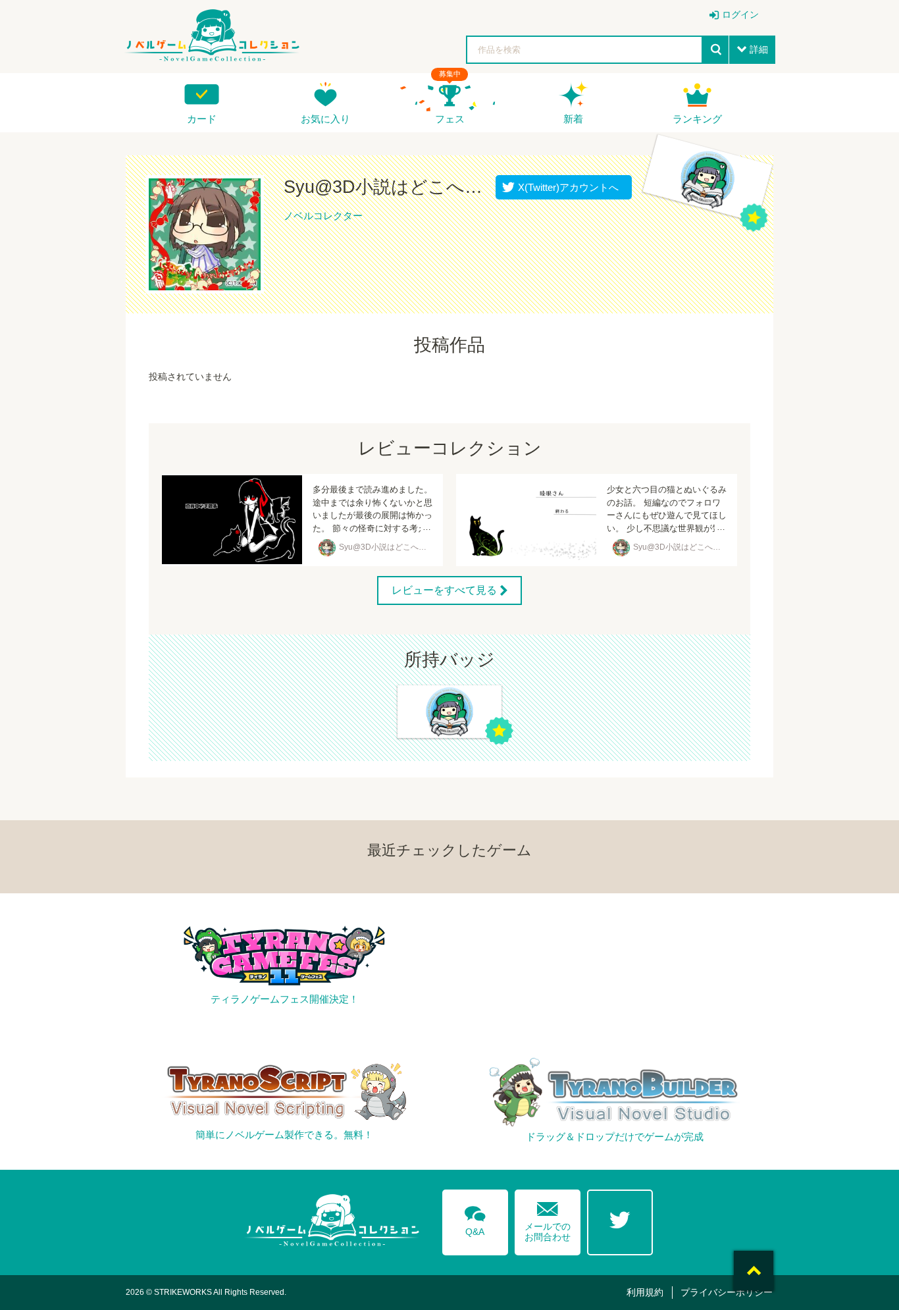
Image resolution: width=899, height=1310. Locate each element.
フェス (450, 118)
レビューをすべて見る (444, 590)
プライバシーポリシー (727, 1292)
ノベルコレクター (323, 215)
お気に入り (325, 118)
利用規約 (645, 1292)
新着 (573, 118)
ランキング (697, 118)
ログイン (740, 14)
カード (202, 118)
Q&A (475, 1218)
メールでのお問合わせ (548, 1219)
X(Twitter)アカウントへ (565, 187)
